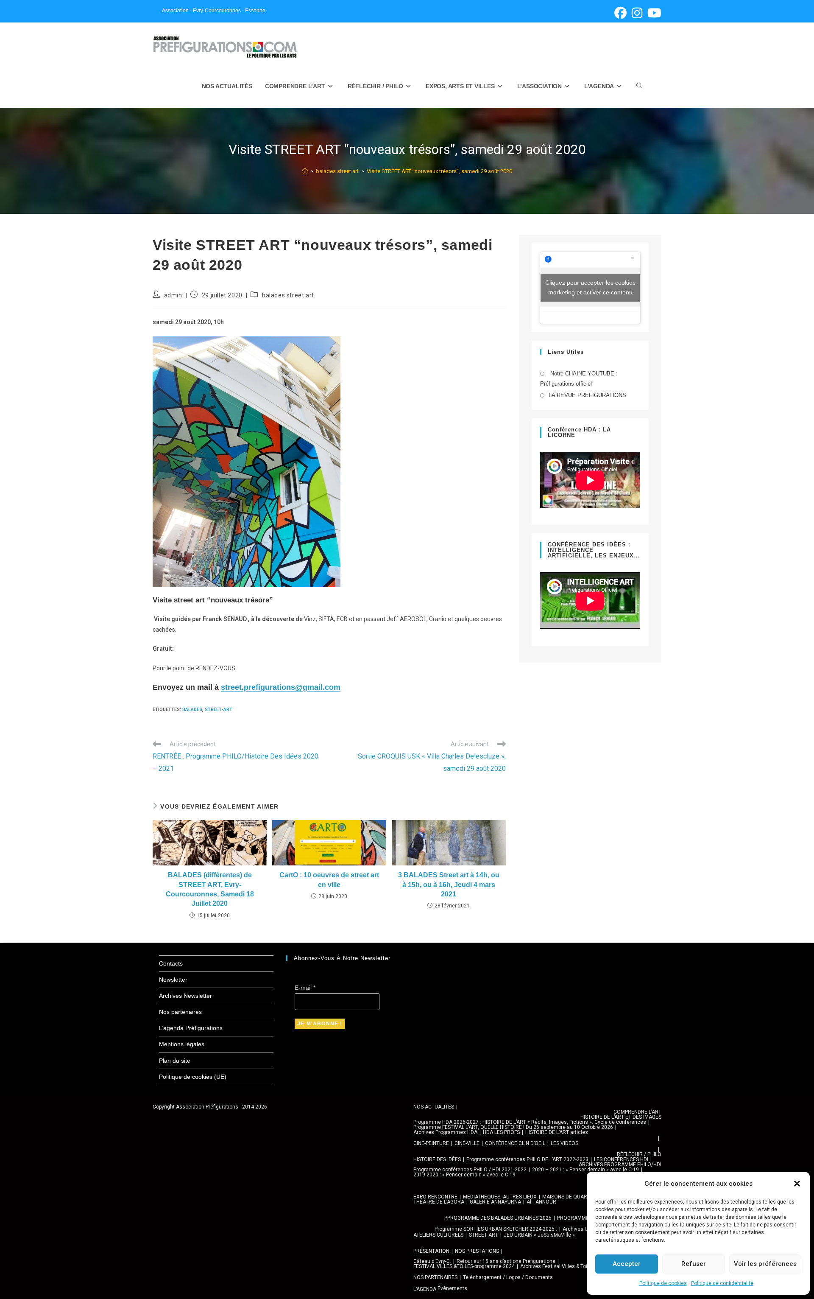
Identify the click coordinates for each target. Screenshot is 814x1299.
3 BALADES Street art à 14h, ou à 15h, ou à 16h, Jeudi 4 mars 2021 (448, 884)
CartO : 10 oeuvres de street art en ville (329, 879)
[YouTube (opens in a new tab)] (653, 13)
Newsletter (173, 979)
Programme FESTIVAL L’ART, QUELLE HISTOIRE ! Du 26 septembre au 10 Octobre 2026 (513, 1127)
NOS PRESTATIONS (477, 1251)
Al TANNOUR (541, 1202)
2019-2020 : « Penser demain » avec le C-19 (464, 1175)
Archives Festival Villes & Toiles (557, 1266)
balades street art (288, 295)
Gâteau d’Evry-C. (432, 1261)
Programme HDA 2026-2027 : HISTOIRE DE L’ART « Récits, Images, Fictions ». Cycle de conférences (529, 1122)
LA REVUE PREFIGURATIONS (587, 395)
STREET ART (483, 1235)
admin (173, 295)
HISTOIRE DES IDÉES (437, 1159)
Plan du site (174, 1060)
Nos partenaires (180, 1011)
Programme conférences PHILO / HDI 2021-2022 (470, 1170)
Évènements (452, 1288)
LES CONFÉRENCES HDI (621, 1159)
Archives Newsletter (185, 995)
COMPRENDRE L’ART (637, 1112)
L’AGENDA (424, 1289)
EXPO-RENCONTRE (435, 1197)
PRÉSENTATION (431, 1251)
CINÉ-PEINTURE (431, 1143)
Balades (192, 709)
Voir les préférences (765, 1264)
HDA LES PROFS (501, 1132)
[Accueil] (305, 171)
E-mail (305, 987)
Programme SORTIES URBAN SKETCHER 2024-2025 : (496, 1229)
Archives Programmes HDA (445, 1132)
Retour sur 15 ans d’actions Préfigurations (506, 1261)
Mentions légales (181, 1044)
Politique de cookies (663, 1283)
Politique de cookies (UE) (192, 1076)
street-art (218, 709)
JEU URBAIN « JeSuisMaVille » (539, 1235)
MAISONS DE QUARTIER (570, 1197)
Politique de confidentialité (722, 1283)
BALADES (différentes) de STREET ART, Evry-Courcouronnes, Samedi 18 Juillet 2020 (210, 889)
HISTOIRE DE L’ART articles (556, 1132)
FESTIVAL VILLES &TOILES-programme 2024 (464, 1266)
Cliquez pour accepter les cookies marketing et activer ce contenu (590, 287)
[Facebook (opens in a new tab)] (620, 13)
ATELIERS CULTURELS (438, 1235)
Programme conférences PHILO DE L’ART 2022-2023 (527, 1159)
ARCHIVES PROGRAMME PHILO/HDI (620, 1164)
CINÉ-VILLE (466, 1143)
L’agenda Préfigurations (191, 1028)
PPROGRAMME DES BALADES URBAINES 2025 (498, 1218)
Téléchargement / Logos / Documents (508, 1277)
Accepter (627, 1264)
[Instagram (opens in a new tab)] (637, 13)
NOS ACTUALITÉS (433, 1107)
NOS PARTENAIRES (435, 1277)
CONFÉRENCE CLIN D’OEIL (515, 1143)
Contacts (171, 963)
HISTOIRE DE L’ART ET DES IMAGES (620, 1117)
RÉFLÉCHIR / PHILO (639, 1154)
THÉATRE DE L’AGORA (438, 1202)
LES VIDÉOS (564, 1143)
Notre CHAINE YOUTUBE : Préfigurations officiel (579, 378)
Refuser (693, 1264)
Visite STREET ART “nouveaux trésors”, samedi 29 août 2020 (439, 171)
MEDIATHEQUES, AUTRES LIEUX (500, 1197)
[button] (797, 1183)
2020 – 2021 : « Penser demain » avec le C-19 (585, 1170)
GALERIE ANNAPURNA (495, 1202)
